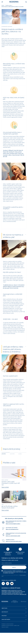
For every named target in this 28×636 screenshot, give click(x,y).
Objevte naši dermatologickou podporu (13, 523)
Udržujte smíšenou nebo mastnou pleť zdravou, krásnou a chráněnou (13, 349)
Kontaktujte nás (8, 554)
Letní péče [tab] (4, 453)
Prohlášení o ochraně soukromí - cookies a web (10, 625)
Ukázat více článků (5, 487)
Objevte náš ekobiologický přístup (12, 529)
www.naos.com (22, 594)
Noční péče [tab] (12, 453)
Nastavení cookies (5, 627)
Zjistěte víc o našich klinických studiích (13, 535)
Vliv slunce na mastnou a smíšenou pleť (13, 235)
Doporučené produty (11, 449)
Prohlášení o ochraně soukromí (7, 623)
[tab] (6, 453)
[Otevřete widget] (26, 318)
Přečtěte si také (9, 462)
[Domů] (14, 2)
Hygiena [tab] (20, 453)
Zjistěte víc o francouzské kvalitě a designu (14, 541)
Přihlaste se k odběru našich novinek (10, 560)
